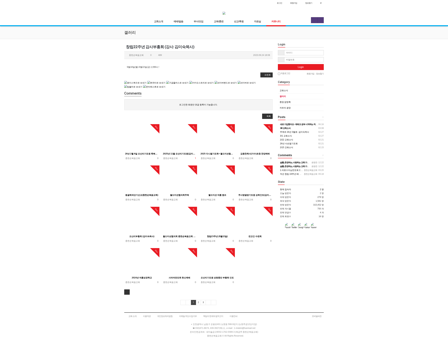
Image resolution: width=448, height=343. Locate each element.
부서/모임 (198, 21)
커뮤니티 (276, 21)
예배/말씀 (178, 21)
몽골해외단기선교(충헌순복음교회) (141, 195)
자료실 (257, 21)
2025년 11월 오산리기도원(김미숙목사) (179, 154)
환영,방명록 (285, 102)
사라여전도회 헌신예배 (179, 277)
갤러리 (283, 96)
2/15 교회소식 (286, 147)
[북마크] (135, 3)
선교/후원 (239, 21)
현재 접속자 (285, 189)
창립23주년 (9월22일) (217, 236)
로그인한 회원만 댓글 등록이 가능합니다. (198, 104)
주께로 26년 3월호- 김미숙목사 (294, 132)
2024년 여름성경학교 (142, 277)
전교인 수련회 (255, 236)
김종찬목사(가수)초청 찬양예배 (255, 154)
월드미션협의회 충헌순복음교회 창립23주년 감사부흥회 (179, 236)
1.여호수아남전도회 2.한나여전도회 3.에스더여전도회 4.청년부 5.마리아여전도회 (317, 170)
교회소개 (158, 21)
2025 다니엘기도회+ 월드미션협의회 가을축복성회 (217, 154)
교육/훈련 (218, 21)
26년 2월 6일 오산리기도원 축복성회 (142, 154)
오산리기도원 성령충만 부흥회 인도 (217, 277)
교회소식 (284, 90)
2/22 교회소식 (286, 139)
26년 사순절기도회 (288, 143)
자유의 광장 (285, 108)
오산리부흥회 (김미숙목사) (141, 236)
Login (301, 67)
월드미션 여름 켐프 (217, 195)
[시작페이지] (127, 3)
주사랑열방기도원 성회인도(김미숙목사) (255, 195)
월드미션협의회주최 (179, 195)
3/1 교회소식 (285, 136)
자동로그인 (285, 73)
